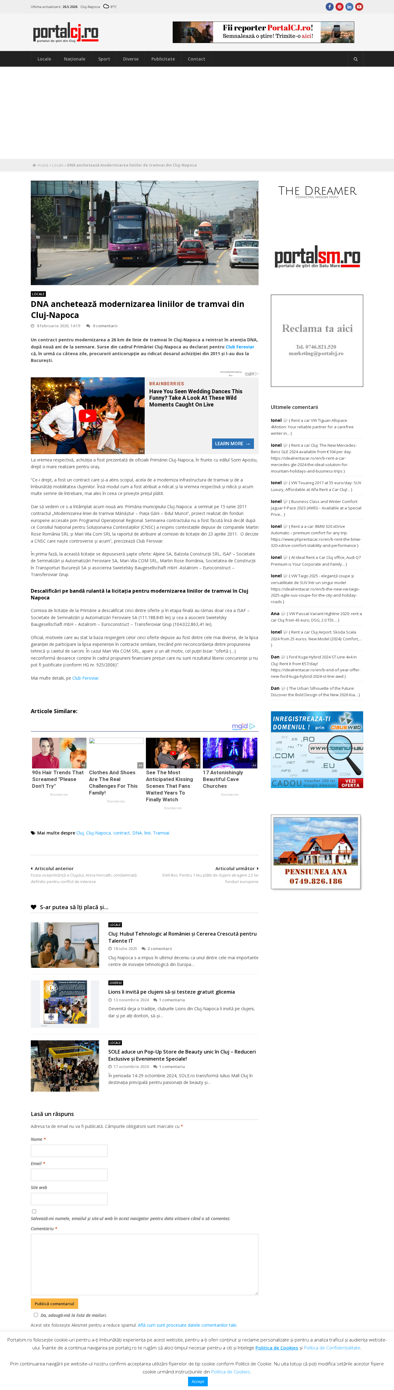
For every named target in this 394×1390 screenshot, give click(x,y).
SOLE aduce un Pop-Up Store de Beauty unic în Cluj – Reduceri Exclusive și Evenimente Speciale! (182, 1055)
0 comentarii (105, 325)
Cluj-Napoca (98, 833)
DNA (137, 833)
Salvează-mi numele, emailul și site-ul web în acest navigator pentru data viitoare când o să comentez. (131, 1218)
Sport (104, 59)
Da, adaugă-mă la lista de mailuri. (74, 1315)
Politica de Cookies (276, 1348)
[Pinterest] (340, 7)
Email (38, 1163)
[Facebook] (330, 7)
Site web (39, 1187)
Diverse (131, 59)
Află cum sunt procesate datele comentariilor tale (187, 1325)
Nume (38, 1139)
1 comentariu (172, 1000)
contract (121, 833)
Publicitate (163, 59)
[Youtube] (359, 7)
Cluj (80, 833)
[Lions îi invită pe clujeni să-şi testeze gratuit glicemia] (65, 1004)
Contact (196, 59)
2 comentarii (159, 948)
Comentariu (44, 1228)
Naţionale (74, 59)
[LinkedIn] (349, 7)
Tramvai (161, 833)
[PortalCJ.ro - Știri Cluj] (66, 40)
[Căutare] (355, 59)
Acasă (43, 165)
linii (147, 833)
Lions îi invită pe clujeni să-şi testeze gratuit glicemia (171, 991)
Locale (44, 59)
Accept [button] (198, 1381)
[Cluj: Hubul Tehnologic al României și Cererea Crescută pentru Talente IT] (65, 945)
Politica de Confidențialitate (332, 1348)
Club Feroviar (240, 347)
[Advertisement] (197, 113)
